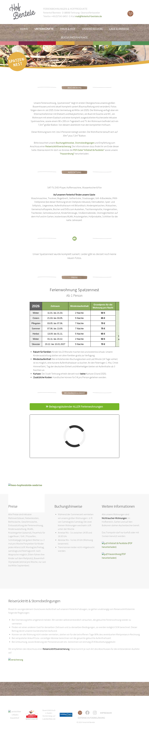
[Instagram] (95, 712)
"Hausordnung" (67, 153)
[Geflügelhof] (80, 713)
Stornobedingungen (84, 142)
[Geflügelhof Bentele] (130, 14)
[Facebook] (87, 712)
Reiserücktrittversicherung (58, 146)
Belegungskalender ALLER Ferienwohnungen (75, 406)
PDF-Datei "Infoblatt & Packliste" (88, 150)
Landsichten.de (48, 719)
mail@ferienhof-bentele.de (88, 16)
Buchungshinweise (65, 142)
